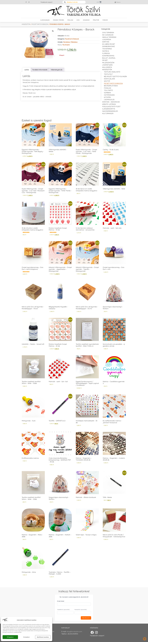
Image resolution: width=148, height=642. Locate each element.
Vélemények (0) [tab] (56, 70)
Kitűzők (107, 97)
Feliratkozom (86, 618)
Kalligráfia (107, 67)
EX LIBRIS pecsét (108, 44)
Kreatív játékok (109, 104)
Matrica (105, 51)
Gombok (107, 93)
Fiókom (105, 20)
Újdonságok (45, 20)
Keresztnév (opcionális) (81, 609)
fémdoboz (66, 42)
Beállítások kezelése (43, 637)
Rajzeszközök (108, 63)
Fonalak (107, 88)
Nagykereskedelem (110, 111)
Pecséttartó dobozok (40, 24)
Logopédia (106, 39)
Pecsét (105, 60)
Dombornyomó (108, 46)
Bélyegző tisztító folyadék (115, 76)
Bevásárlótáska (111, 86)
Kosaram (86, 20)
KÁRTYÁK (105, 42)
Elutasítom (26, 637)
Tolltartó (108, 90)
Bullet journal (109, 58)
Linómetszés (107, 65)
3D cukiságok (107, 35)
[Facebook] (92, 632)
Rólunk (70, 20)
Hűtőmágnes (109, 95)
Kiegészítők (26, 24)
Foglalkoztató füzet (111, 106)
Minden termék (58, 20)
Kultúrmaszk (107, 113)
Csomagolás (109, 100)
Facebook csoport (46, 2)
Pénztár (96, 20)
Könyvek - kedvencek (111, 102)
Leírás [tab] (26, 70)
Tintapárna (107, 49)
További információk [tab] (39, 70)
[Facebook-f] (26, 2)
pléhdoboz (74, 42)
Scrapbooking (108, 56)
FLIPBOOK (106, 53)
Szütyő (107, 81)
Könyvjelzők (109, 79)
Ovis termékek (108, 33)
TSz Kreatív (66, 45)
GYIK (78, 20)
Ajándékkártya (108, 109)
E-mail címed (60, 601)
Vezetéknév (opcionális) (63, 609)
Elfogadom (10, 637)
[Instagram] (29, 2)
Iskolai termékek (109, 37)
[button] (52, 31)
